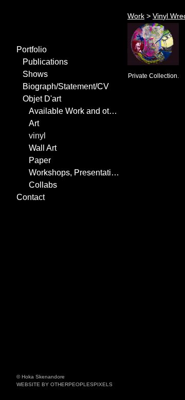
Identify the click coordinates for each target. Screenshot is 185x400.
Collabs (43, 185)
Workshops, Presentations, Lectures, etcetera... (74, 172)
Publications (45, 61)
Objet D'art (42, 98)
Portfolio (31, 49)
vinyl (37, 135)
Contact (30, 197)
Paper (40, 160)
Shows (35, 74)
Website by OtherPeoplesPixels (64, 384)
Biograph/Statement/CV (66, 86)
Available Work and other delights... (74, 111)
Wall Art (43, 148)
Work (135, 16)
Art (34, 123)
